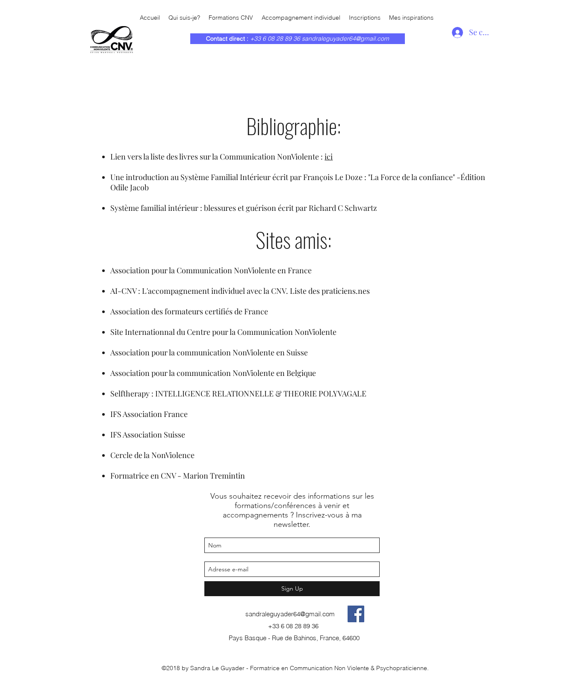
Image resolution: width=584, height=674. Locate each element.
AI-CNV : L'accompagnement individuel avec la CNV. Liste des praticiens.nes (240, 291)
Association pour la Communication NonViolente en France (211, 270)
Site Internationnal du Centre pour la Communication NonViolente (223, 332)
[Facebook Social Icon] (356, 614)
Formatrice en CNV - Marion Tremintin (177, 475)
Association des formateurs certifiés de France (189, 311)
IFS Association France (149, 414)
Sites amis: (294, 239)
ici (328, 156)
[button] (411, 17)
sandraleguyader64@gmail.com (345, 38)
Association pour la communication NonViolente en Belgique (213, 373)
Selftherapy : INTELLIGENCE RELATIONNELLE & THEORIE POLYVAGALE (238, 393)
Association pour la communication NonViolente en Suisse (209, 352)
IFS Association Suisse (147, 434)
